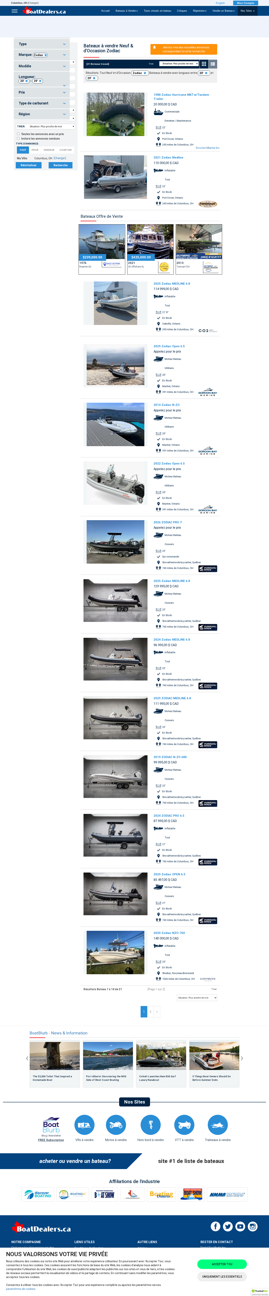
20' (22, 81)
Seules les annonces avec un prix (41, 134)
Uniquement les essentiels (222, 1276)
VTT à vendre (184, 1140)
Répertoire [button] (199, 10)
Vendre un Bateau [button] (222, 10)
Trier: (21, 126)
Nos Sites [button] (247, 10)
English (220, 3)
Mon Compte (245, 3)
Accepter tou (222, 1264)
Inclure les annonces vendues (39, 138)
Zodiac (38, 55)
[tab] (42, 44)
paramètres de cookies (20, 1288)
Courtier (65, 150)
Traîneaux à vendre (218, 1140)
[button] (260, 1292)
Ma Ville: (22, 158)
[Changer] (24, 3)
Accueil (105, 10)
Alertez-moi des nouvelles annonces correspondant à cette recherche (186, 49)
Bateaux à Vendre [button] (126, 10)
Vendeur (49, 150)
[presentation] (27, 1058)
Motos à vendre (116, 1140)
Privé (35, 150)
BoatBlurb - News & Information (58, 1033)
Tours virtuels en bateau (157, 10)
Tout (22, 150)
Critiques (182, 10)
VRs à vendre (84, 1140)
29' (36, 81)
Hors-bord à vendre (150, 1140)
